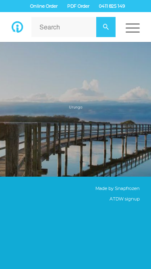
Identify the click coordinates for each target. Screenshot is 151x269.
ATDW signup (125, 199)
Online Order (44, 6)
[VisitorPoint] (17, 27)
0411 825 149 (112, 6)
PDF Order (78, 6)
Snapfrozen (127, 188)
